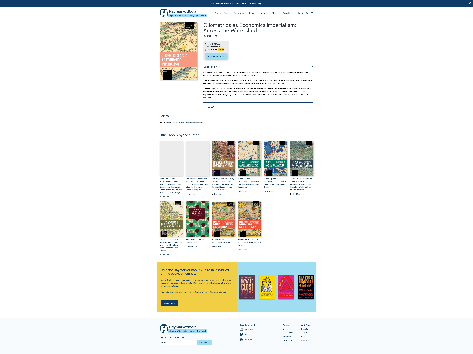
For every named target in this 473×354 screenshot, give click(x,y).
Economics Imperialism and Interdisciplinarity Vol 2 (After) (249, 242)
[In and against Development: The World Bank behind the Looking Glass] (275, 156)
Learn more (169, 302)
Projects (253, 13)
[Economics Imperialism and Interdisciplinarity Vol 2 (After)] (249, 217)
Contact (305, 340)
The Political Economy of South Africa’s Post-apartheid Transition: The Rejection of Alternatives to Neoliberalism (301, 184)
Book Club (288, 340)
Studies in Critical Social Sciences (183, 122)
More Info (209, 107)
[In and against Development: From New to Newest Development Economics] (249, 156)
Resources (238, 13)
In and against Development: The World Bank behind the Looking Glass (275, 182)
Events (227, 13)
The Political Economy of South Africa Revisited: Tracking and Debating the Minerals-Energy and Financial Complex (197, 184)
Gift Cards (306, 325)
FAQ (303, 336)
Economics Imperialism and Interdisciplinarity (222, 241)
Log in (301, 13)
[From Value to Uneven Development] (197, 217)
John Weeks (193, 246)
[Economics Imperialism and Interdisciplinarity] (223, 217)
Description (210, 67)
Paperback (209, 44)
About (304, 332)
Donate (286, 13)
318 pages (218, 44)
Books (218, 13)
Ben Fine (212, 35)
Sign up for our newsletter (172, 337)
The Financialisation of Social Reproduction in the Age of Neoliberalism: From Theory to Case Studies (171, 245)
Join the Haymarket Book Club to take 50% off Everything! (236, 3)
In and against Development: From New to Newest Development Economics (248, 182)
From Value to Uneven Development (195, 241)
